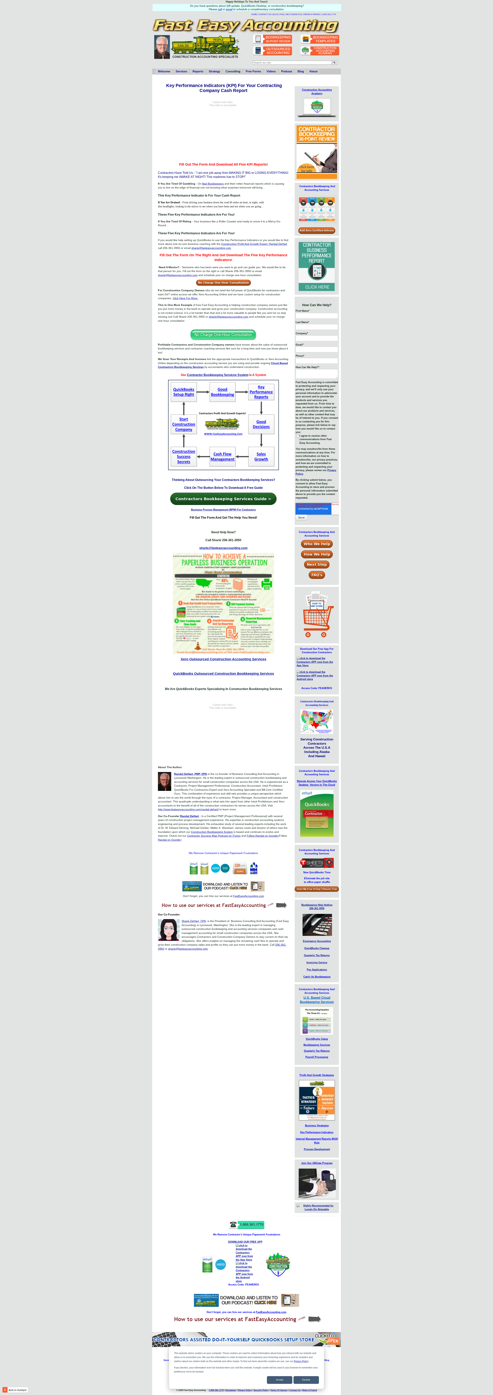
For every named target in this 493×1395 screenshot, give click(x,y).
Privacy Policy (301, 1361)
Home (254, 14)
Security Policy (261, 1390)
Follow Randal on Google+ (263, 835)
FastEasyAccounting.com (248, 896)
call (220, 9)
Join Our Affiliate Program (317, 1163)
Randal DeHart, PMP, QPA (190, 773)
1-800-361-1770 (329, 14)
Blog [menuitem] (301, 71)
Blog (275, 14)
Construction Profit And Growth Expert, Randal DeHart (254, 243)
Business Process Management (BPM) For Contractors (223, 509)
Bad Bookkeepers (213, 183)
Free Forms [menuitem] (253, 71)
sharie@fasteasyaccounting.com (211, 248)
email (229, 9)
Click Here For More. (185, 298)
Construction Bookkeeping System (212, 831)
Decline (306, 1379)
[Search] (334, 63)
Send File (297, 14)
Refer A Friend (312, 14)
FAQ (282, 14)
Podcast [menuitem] (286, 71)
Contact (295, 1390)
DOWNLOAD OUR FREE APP (245, 1241)
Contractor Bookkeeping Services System (217, 375)
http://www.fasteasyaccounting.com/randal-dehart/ (188, 809)
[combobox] (292, 63)
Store (166, 1360)
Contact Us (265, 14)
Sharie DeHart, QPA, (194, 921)
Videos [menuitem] (271, 71)
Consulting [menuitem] (233, 71)
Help (288, 14)
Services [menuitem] (181, 71)
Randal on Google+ (170, 839)
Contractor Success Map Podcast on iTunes (214, 835)
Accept (279, 1379)
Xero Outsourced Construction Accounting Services (223, 659)
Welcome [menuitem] (164, 71)
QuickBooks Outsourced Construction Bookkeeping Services (223, 674)
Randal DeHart (189, 816)
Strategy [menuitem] (214, 71)
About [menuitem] (313, 71)
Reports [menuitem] (198, 71)
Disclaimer (231, 1390)
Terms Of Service (279, 1390)
